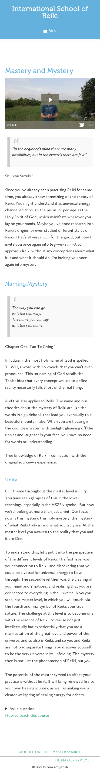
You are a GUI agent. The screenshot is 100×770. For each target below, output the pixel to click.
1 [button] (32, 175)
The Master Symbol (73, 760)
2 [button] (54, 345)
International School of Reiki (50, 13)
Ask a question (22, 709)
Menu (53, 31)
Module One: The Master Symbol (50, 752)
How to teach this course (27, 716)
